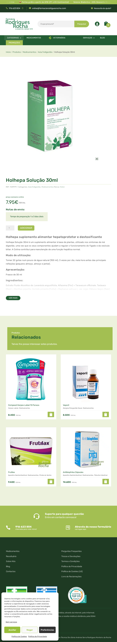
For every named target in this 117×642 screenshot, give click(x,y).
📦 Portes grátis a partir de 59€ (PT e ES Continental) (38, 2)
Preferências (47, 630)
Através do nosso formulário (93, 526)
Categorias (13, 38)
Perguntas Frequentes (71, 551)
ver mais (13, 298)
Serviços (87, 38)
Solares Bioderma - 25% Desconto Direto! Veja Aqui (91, 2)
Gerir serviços (11, 622)
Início (8, 52)
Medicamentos (34, 38)
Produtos (17, 52)
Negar (30, 630)
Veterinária (59, 38)
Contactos (10, 571)
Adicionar (26, 228)
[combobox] (56, 24)
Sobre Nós (10, 561)
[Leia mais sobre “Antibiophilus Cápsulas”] (105, 481)
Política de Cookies (19, 636)
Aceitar (12, 630)
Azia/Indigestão (45, 52)
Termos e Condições (70, 561)
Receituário (11, 556)
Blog (102, 38)
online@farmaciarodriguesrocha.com (49, 8)
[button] (51, 414)
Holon (62, 187)
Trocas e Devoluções (70, 556)
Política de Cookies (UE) (72, 571)
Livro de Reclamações (71, 576)
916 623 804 (14, 8)
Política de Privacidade (37, 636)
